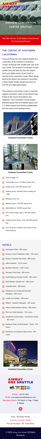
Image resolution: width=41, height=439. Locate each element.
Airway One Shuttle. (20, 432)
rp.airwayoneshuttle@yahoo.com (23, 397)
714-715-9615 (24, 394)
